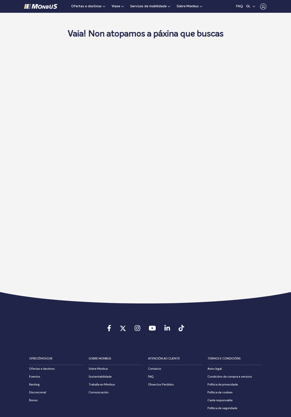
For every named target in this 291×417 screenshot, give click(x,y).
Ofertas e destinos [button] (86, 6)
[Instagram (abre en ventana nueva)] (137, 329)
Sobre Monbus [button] (188, 6)
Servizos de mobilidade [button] (148, 6)
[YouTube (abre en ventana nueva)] (152, 329)
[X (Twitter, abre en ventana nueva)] (122, 329)
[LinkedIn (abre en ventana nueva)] (167, 329)
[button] (262, 6)
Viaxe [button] (116, 6)
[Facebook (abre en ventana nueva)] (109, 329)
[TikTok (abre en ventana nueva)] (181, 329)
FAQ (239, 6)
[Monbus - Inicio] (40, 6)
